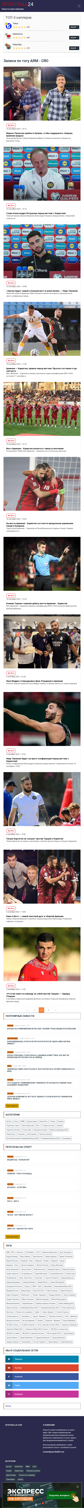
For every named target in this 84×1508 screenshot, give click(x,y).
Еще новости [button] (12, 1106)
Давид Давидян (29, 1282)
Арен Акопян (38, 1256)
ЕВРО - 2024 (37, 1286)
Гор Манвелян (11, 1278)
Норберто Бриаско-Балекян (46, 1303)
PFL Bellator (30, 1252)
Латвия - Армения (39, 1295)
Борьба (10, 1025)
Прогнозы (9, 1312)
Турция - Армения (39, 1316)
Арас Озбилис (25, 1256)
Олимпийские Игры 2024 (29, 1308)
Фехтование (31, 1134)
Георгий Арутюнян (56, 1274)
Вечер (8, 1406)
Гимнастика (10, 1134)
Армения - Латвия (42, 1261)
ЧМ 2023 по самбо (12, 1333)
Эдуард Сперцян (12, 1342)
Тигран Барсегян (12, 1316)
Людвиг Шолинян (12, 1299)
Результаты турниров (24, 1312)
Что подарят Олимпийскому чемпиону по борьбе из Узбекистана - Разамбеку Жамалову (40, 1084)
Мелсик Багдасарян (59, 1299)
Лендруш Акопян (54, 1295)
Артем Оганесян (42, 1265)
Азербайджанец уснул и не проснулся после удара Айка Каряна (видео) (38, 1042)
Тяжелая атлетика (13, 1130)
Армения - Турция (58, 1261)
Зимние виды (26, 1291)
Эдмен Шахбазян (26, 1338)
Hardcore (20, 1252)
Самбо (37, 1312)
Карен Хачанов (66, 1291)
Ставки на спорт (48, 1125)
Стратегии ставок (12, 1125)
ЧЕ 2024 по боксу (12, 1325)
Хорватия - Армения (52, 1320)
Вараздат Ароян (54, 1269)
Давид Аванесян (67, 1278)
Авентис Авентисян (50, 1252)
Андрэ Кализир (12, 1256)
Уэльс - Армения (71, 1316)
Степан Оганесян (62, 1312)
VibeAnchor (18, 34)
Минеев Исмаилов (13, 1303)
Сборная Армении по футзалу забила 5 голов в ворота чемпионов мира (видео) (39, 1098)
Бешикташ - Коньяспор (18, 1160)
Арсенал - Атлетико (16, 1187)
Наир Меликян (27, 1303)
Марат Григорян (27, 1299)
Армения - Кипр (27, 1261)
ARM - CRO (10, 1252)
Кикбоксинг (25, 1295)
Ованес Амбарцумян (66, 1303)
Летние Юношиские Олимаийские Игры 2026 (22, 1138)
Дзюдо (27, 1286)
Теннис (52, 1121)
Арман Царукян (51, 1256)
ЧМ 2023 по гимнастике (59, 1329)
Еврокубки (48, 1286)
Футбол (10, 1052)
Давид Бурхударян (13, 1282)
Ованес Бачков (11, 1308)
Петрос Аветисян (68, 1308)
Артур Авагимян (57, 1265)
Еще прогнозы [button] (13, 1237)
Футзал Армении (28, 1320)
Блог (38, 1125)
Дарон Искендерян (57, 1282)
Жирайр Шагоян (12, 1291)
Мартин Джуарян (42, 1299)
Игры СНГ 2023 (38, 1291)
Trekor (15, 23)
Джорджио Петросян (14, 1286)
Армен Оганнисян (66, 1256)
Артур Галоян (26, 1269)
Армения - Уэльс (12, 1265)
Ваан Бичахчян (39, 1269)
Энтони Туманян (39, 1342)
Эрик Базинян (53, 1342)
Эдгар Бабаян (68, 1333)
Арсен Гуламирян (27, 1265)
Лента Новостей (27, 1125)
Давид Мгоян (43, 1282)
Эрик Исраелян (66, 1342)
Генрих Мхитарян (41, 1274)
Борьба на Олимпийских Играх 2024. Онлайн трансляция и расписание (41, 1029)
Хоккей (59, 1125)
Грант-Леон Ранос (25, 1278)
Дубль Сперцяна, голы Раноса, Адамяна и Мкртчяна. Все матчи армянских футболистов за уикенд (38, 1056)
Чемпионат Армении (69, 1325)
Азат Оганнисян (65, 1252)
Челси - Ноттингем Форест (20, 1215)
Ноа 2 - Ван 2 (13, 1201)
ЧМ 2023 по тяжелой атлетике (33, 1333)
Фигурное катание (40, 1130)
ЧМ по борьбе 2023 (54, 1333)
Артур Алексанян (12, 1269)
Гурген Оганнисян (52, 1278)
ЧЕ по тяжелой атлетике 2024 (48, 1325)
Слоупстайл (27, 1130)
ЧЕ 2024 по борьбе (28, 1325)
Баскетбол (43, 1121)
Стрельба (21, 1134)
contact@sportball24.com (53, 1452)
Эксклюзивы (26, 1342)
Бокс (9, 1066)
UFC (38, 1252)
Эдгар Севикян (11, 1338)
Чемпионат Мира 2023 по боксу (36, 1329)
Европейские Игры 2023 (63, 1286)
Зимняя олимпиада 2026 (59, 1130)
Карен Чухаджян (12, 1295)
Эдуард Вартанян (58, 1338)
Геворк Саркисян (12, 1274)
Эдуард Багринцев (42, 1338)
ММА (22, 1121)
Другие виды (12, 1038)
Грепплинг (39, 1278)
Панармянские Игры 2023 (50, 1138)
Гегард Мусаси (26, 1274)
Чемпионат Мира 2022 (14, 1329)
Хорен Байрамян (69, 1320)
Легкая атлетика (45, 1134)
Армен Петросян (12, 1261)
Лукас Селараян (69, 1295)
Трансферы (66, 1138)
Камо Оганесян (52, 1291)
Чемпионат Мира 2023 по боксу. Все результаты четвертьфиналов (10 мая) (40, 1070)
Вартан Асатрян (68, 1269)
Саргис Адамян (47, 1312)
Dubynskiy (17, 44)
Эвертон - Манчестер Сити (20, 1229)
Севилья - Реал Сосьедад (19, 1174)
